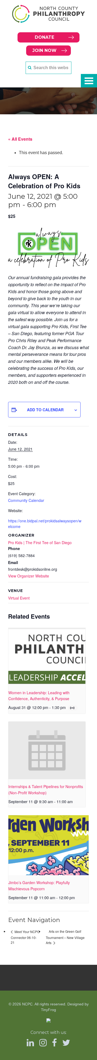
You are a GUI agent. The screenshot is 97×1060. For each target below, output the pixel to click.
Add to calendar (45, 409)
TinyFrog (48, 1010)
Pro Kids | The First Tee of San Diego (40, 542)
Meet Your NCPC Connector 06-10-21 (25, 937)
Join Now (44, 50)
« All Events (20, 139)
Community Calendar (26, 500)
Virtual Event (19, 598)
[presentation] (46, 656)
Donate (44, 37)
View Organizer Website (28, 576)
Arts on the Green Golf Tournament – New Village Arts (65, 937)
